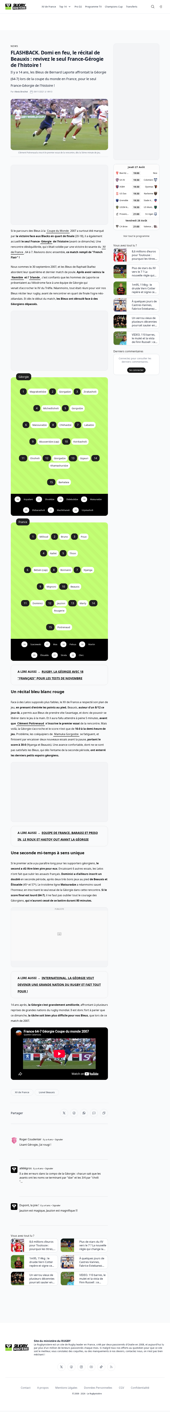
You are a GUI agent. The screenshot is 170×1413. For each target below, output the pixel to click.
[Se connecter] (160, 6)
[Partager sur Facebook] (74, 1113)
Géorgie (46, 241)
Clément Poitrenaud (30, 723)
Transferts (131, 6)
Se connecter (136, 370)
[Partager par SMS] (94, 1113)
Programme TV (93, 6)
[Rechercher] (153, 6)
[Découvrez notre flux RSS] (111, 1367)
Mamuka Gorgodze (66, 734)
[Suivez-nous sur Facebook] (71, 1367)
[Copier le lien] (104, 1113)
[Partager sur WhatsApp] (84, 1113)
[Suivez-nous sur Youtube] (91, 1367)
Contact (26, 1388)
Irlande (35, 277)
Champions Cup (114, 6)
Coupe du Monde (58, 231)
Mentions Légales (66, 1388)
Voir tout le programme (136, 236)
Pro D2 (78, 6)
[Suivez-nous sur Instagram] (81, 1367)
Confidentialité (140, 1388)
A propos (43, 1388)
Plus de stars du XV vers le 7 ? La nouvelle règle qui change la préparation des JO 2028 (92, 1245)
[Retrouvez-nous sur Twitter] (61, 1367)
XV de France (49, 6)
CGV (121, 1388)
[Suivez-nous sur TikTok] (101, 1367)
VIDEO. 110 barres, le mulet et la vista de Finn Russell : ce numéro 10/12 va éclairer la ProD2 (92, 1278)
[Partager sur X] (64, 1113)
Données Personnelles (98, 1388)
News (14, 46)
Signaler (59, 1139)
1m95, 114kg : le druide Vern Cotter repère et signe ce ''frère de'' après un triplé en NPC (41, 1261)
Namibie (17, 277)
